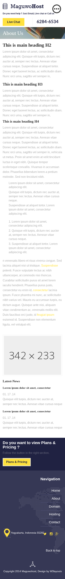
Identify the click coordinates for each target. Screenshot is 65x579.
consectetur (40, 290)
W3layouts (56, 571)
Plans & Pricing (16, 461)
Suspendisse (49, 265)
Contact (54, 522)
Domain (54, 506)
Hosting (54, 514)
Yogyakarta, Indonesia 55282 (27, 532)
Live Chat (13, 22)
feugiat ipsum (45, 314)
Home (55, 490)
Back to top (53, 550)
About (56, 498)
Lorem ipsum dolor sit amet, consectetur (27, 387)
